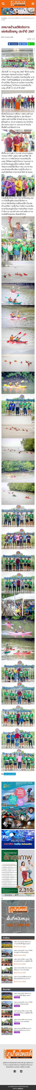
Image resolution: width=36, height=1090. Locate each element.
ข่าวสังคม (4, 18)
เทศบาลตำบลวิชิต (9, 774)
